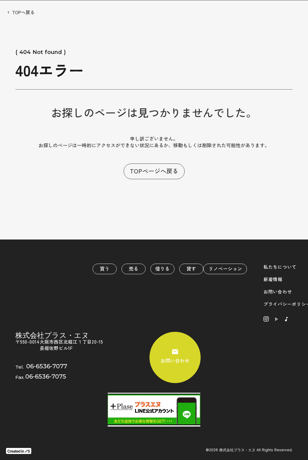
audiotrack (286, 319)
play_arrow (276, 319)
